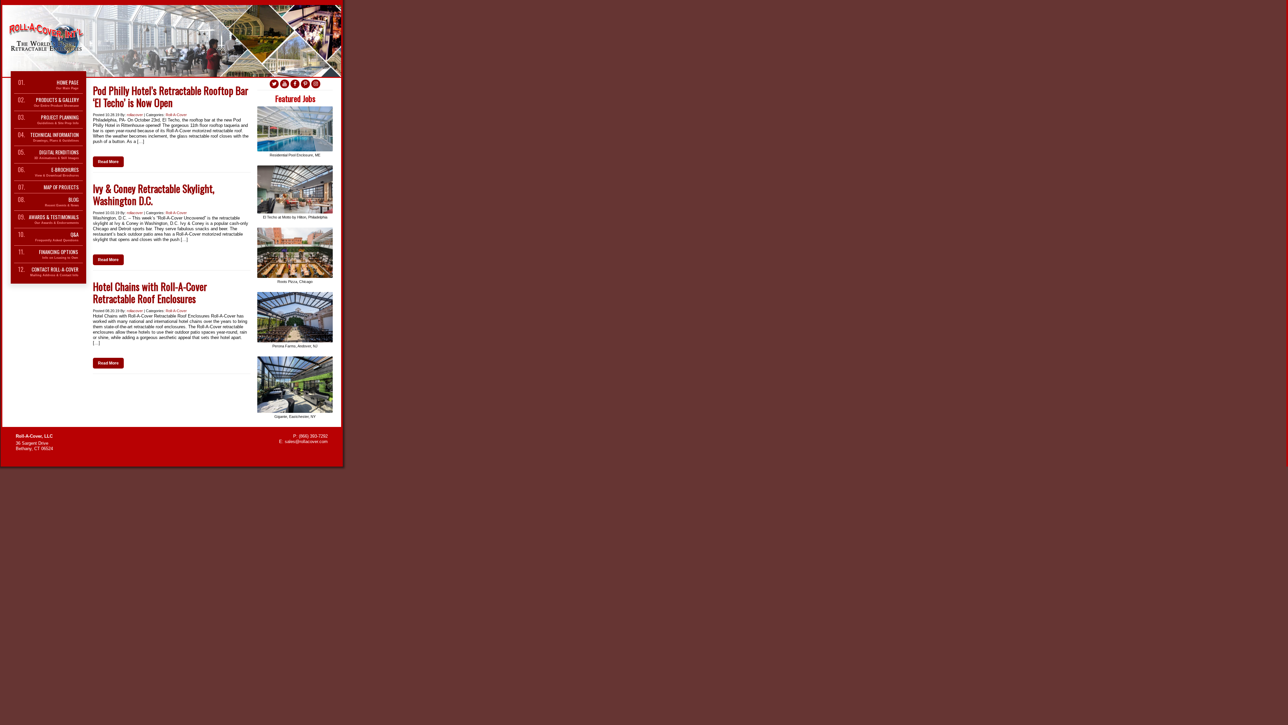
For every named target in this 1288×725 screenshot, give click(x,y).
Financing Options (58, 254)
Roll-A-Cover (176, 115)
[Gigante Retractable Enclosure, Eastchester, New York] (295, 358)
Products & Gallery (56, 102)
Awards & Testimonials (54, 219)
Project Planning (58, 119)
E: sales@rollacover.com (303, 441)
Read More (108, 161)
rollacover (135, 115)
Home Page (67, 85)
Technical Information (54, 137)
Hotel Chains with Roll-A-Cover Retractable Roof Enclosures (150, 292)
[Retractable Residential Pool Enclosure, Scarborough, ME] (295, 108)
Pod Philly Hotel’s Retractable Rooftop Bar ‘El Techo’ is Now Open (170, 96)
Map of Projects (61, 187)
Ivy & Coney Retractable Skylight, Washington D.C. (153, 194)
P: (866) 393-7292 (310, 436)
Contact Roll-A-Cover (54, 272)
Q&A (56, 237)
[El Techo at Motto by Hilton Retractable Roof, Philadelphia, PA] (295, 168)
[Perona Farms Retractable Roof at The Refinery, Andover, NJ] (295, 294)
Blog (62, 202)
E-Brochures (57, 172)
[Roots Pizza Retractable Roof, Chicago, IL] (295, 230)
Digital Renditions (56, 154)
